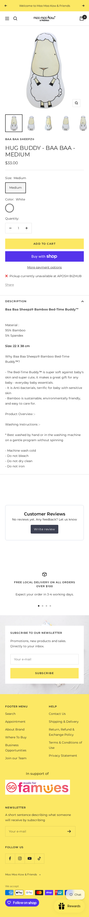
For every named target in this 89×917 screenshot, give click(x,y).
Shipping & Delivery (64, 722)
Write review (44, 529)
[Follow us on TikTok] (39, 858)
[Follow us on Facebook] (10, 858)
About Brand (14, 729)
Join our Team (16, 758)
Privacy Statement (63, 756)
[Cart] (81, 18)
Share (9, 285)
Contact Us (57, 714)
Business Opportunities (15, 747)
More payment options (44, 267)
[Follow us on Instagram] (20, 858)
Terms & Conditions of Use (65, 745)
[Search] (15, 18)
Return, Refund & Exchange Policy (61, 732)
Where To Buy (16, 737)
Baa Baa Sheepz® (20, 139)
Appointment (15, 722)
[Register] (69, 831)
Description (16, 301)
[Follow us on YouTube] (29, 858)
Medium (15, 188)
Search (10, 714)
